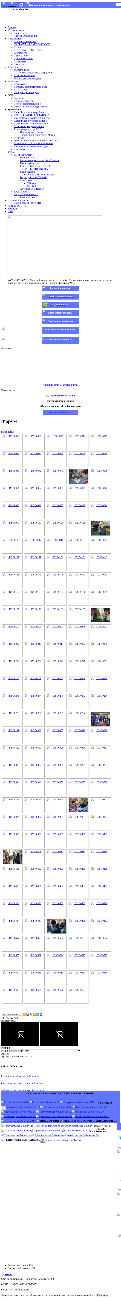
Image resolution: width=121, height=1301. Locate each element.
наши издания (27, 171)
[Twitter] (37, 1014)
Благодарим (20, 52)
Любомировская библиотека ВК (23, 1107)
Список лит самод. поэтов (40, 174)
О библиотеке (15, 38)
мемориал (19, 137)
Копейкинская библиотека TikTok (63, 1140)
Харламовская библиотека (47, 1130)
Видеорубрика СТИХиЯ (33, 177)
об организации (16, 30)
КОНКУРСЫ (21, 89)
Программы (20, 84)
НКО (10, 211)
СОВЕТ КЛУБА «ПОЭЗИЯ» (35, 166)
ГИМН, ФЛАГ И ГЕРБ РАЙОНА (32, 115)
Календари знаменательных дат (31, 146)
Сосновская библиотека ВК (57, 1107)
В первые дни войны (31, 132)
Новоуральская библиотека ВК (55, 1111)
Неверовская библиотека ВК (78, 1102)
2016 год (31, 183)
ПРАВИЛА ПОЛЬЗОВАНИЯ (29, 50)
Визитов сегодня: (17, 1265)
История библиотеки (25, 41)
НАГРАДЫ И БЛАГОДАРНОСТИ (32, 44)
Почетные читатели (24, 75)
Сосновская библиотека (83, 1125)
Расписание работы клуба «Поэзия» (39, 160)
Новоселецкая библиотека (18, 1135)
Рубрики (6, 1050)
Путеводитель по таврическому (31, 123)
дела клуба (26, 180)
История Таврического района (30, 120)
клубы (11, 152)
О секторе (19, 98)
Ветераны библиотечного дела (30, 86)
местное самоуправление (27, 103)
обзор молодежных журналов (36, 72)
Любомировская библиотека (55, 1125)
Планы (17, 47)
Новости (12, 208)
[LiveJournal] (31, 1014)
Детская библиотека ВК (16, 1102)
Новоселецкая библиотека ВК (20, 1116)
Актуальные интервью (32, 188)
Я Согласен (102, 1295)
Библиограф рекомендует (27, 78)
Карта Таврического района (29, 112)
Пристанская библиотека (17, 1130)
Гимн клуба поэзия (30, 163)
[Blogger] (24, 1014)
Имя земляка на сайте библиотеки (32, 118)
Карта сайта (20, 33)
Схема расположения (25, 35)
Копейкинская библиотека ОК (83, 1135)
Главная (12, 27)
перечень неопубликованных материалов (36, 140)
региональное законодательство (31, 106)
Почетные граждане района (29, 126)
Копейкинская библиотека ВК (92, 1116)
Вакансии (19, 64)
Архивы (5, 1056)
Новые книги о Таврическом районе (33, 143)
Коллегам (13, 81)
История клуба (28, 157)
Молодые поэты (28, 197)
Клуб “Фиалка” (22, 191)
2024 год (31, 186)
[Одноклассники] (34, 1014)
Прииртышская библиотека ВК (55, 1116)
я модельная (23, 1083)
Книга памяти (21, 149)
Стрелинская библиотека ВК (20, 1121)
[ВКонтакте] (41, 1014)
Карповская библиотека (77, 1130)
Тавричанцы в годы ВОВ (27, 129)
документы (20, 61)
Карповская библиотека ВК (89, 1111)
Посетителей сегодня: (20, 1268)
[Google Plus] (27, 1014)
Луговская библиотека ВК (46, 1102)
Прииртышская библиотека (49, 1135)
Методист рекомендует (26, 92)
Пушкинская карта (18, 200)
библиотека (37, 1083)
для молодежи (21, 69)
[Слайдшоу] (7, 431)
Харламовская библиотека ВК (20, 1111)
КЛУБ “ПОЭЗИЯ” (24, 154)
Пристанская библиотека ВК (90, 1107)
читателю (13, 67)
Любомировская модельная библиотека (22, 1090)
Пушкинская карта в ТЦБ (27, 203)
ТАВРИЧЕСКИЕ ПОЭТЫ (34, 169)
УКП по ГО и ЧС (17, 205)
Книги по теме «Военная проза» (61, 385)
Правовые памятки (24, 101)
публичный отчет (23, 58)
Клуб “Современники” (26, 194)
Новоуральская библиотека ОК (20, 1125)
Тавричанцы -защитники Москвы (38, 135)
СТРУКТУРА (21, 55)
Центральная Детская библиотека (20, 1076)
